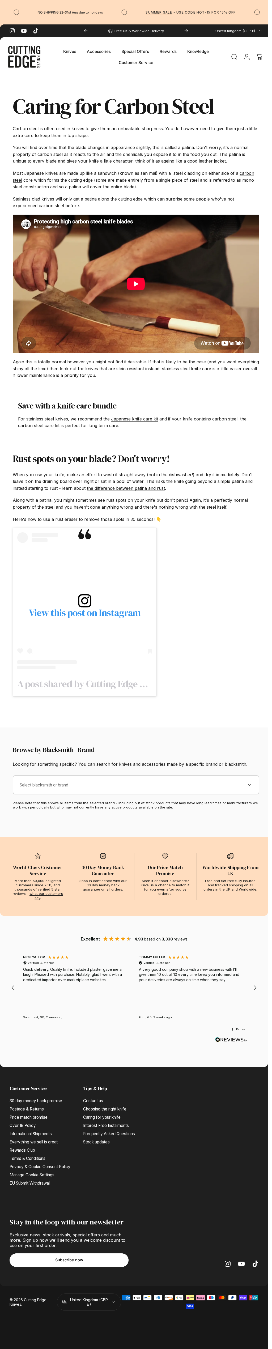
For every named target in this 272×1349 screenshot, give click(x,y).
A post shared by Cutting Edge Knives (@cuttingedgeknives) (137, 681)
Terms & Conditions (27, 1156)
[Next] (186, 30)
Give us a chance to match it (165, 883)
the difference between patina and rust (126, 485)
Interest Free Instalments (106, 1123)
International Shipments (31, 1131)
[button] (13, 985)
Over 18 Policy (23, 1123)
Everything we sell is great (34, 1139)
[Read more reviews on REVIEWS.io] (231, 1037)
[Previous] (86, 30)
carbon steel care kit (39, 423)
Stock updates (96, 1139)
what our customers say (46, 893)
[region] (134, 985)
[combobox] (238, 30)
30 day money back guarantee (101, 885)
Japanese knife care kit (134, 416)
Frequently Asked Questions (109, 1131)
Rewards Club (22, 1148)
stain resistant (153, 366)
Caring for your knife (102, 1115)
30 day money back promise (36, 1098)
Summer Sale (144, 12)
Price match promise (29, 1115)
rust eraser (66, 517)
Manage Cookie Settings (32, 1172)
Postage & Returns (27, 1106)
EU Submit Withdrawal (30, 1181)
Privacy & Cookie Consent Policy (40, 1164)
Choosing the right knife (104, 1106)
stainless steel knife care (209, 366)
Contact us (93, 1098)
